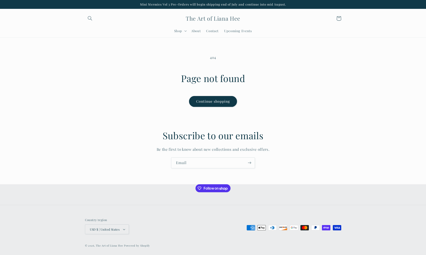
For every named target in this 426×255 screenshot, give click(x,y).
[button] (90, 18)
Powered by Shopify (137, 245)
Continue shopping (213, 101)
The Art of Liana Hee (109, 245)
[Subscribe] (250, 162)
